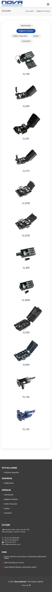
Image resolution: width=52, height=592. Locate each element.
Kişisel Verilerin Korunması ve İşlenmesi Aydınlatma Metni (25, 557)
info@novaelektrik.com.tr (12, 544)
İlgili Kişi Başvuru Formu (14, 562)
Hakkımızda (9, 483)
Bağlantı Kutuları (11, 499)
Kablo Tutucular (10, 504)
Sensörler (8, 513)
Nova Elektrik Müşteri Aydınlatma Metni (20, 567)
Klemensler (8, 495)
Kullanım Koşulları (11, 472)
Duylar (7, 508)
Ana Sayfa (29, 11)
